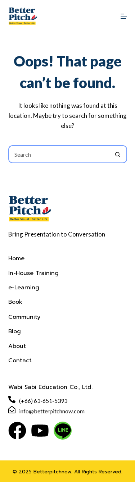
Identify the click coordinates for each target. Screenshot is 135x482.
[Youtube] (40, 431)
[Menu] (124, 16)
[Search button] (118, 154)
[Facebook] (17, 431)
